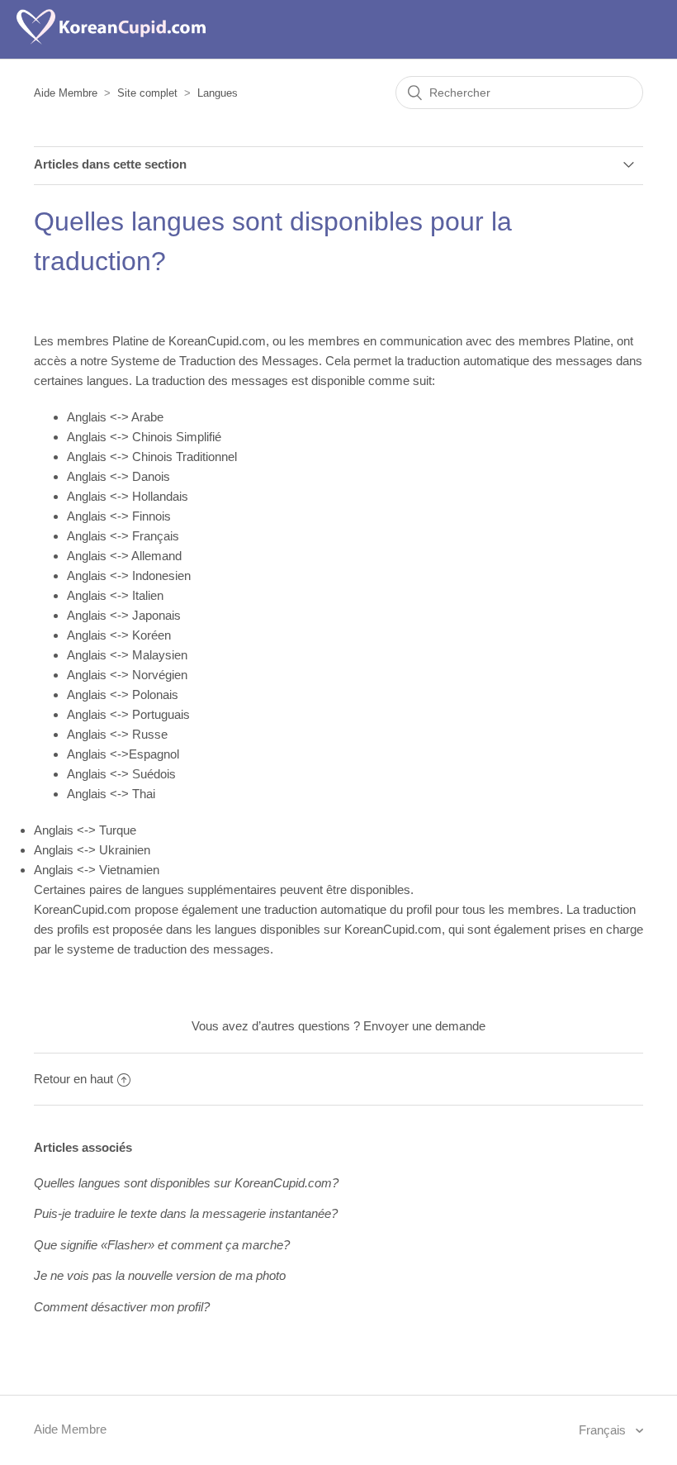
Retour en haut (73, 1079)
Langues (217, 93)
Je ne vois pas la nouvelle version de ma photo (160, 1275)
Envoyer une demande (424, 1026)
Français (604, 1430)
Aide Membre (65, 93)
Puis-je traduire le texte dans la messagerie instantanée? (186, 1213)
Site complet (147, 93)
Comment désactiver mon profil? (122, 1307)
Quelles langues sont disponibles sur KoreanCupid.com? (186, 1183)
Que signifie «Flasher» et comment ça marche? (162, 1245)
